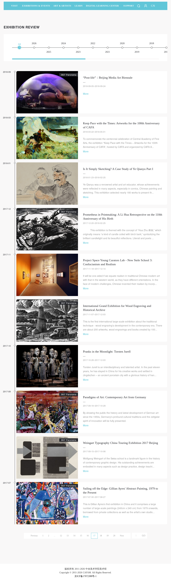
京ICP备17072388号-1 (85, 576)
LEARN (79, 6)
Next (122, 536)
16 (88, 536)
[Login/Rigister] (145, 6)
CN (153, 5)
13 (68, 536)
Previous (34, 536)
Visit (14, 6)
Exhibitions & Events (36, 6)
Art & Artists (62, 6)
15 (81, 536)
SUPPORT (128, 6)
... (54, 536)
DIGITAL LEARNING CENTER (102, 6)
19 (108, 536)
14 (74, 536)
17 (94, 536)
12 (61, 536)
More (86, 93)
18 (101, 536)
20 (114, 536)
